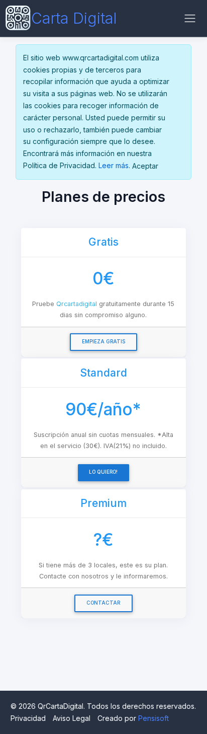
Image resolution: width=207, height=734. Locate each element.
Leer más (113, 165)
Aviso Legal (71, 718)
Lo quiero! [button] (103, 472)
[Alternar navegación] (189, 18)
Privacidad (28, 718)
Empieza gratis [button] (103, 341)
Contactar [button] (103, 603)
